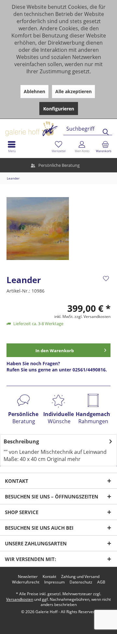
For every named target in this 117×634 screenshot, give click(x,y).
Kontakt (49, 576)
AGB (101, 582)
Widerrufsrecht (25, 582)
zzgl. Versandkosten (92, 316)
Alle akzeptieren (73, 91)
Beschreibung (21, 441)
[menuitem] (105, 146)
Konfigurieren (58, 109)
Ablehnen (34, 91)
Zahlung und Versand (80, 576)
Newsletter (28, 576)
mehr (74, 459)
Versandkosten (19, 599)
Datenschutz (81, 582)
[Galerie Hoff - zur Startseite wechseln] (57, 126)
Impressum (54, 582)
